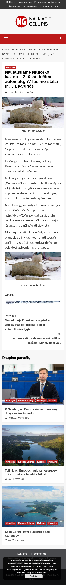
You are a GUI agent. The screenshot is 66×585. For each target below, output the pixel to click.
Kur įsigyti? (46, 6)
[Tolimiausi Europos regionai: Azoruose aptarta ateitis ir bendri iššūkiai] (33, 445)
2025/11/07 (25, 418)
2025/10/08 (19, 540)
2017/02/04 (27, 92)
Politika (52, 401)
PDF (56, 6)
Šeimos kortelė (17, 6)
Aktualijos (10, 401)
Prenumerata (25, 1)
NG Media (12, 92)
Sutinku (33, 576)
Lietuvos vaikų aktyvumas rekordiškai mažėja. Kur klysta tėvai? (36, 338)
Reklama (10, 1)
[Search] (60, 38)
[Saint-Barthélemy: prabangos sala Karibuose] (33, 506)
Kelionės (41, 462)
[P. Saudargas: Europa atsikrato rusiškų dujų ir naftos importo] (33, 384)
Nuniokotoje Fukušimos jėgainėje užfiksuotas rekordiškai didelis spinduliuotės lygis (27, 322)
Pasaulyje (10, 67)
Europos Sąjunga (26, 401)
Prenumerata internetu (47, 1)
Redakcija (32, 6)
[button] (5, 38)
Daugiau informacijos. (37, 572)
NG (9, 479)
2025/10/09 (19, 479)
